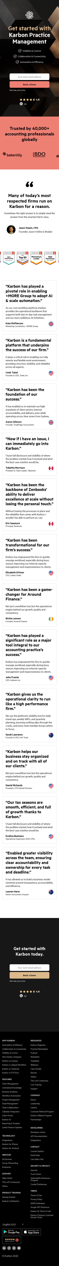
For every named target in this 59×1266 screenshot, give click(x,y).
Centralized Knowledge (12, 1087)
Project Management (11, 1099)
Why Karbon (8, 1040)
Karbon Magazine (38, 1045)
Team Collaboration (10, 1107)
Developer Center (38, 1132)
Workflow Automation (11, 1095)
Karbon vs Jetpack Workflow (14, 1065)
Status (5, 1186)
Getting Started (8, 1197)
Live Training (36, 1084)
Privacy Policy (36, 1199)
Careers (34, 1107)
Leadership (35, 1103)
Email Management (10, 1103)
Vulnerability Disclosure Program (40, 1179)
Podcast (34, 1053)
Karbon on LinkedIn (4, 1248)
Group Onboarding (10, 1163)
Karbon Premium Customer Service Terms (42, 1216)
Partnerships (36, 1119)
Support (6, 1173)
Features (7, 1079)
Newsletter (35, 1057)
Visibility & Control (10, 1053)
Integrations (7, 1140)
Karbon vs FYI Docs (10, 1072)
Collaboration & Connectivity (14, 1049)
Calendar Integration (10, 1111)
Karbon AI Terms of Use (41, 1211)
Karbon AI (6, 1119)
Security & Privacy (40, 1166)
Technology (8, 1136)
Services (6, 1155)
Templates (35, 1061)
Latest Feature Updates (12, 1127)
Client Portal (7, 1115)
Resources (36, 1040)
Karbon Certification (10, 1201)
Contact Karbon (37, 1151)
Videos (33, 1076)
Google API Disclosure (40, 1207)
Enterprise (6, 1167)
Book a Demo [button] (29, 84)
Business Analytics (10, 1091)
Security (34, 1170)
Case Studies (36, 1069)
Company (35, 1095)
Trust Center (36, 1174)
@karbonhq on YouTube (14, 1248)
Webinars (34, 1065)
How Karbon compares (11, 1057)
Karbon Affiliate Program (41, 1115)
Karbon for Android (10, 1148)
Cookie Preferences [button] (39, 1184)
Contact (35, 1147)
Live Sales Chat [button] (37, 1159)
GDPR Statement (38, 1203)
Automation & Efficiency (12, 1045)
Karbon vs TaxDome (10, 1069)
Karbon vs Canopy (10, 1061)
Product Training (11, 1192)
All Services (7, 1159)
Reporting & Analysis (11, 1123)
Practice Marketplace (39, 1049)
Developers (37, 1128)
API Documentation (39, 1136)
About (33, 1099)
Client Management (10, 1083)
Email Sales (35, 1155)
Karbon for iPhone (10, 1144)
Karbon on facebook (9, 1248)
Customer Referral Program (42, 1111)
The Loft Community (11, 1182)
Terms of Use (36, 1195)
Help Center (7, 1178)
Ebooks (34, 1072)
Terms (34, 1191)
